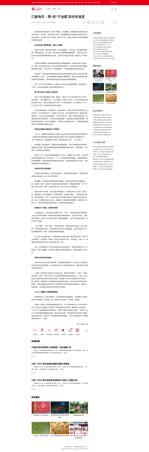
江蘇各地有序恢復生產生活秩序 (100, 49)
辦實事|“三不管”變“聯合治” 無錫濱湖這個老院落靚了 (105, 169)
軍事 (79, 2)
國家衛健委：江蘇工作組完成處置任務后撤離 (103, 159)
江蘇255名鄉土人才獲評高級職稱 (100, 53)
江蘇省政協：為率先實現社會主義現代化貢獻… (104, 58)
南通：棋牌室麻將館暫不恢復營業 (100, 156)
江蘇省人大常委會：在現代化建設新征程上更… (104, 56)
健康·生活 (64, 2)
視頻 (89, 2)
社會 (59, 8)
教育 (95, 2)
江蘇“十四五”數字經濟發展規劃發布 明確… (103, 42)
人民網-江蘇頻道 (51, 22)
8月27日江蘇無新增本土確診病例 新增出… (103, 47)
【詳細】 (65, 352)
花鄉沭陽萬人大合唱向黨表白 (41, 415)
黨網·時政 (40, 2)
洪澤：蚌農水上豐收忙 (98, 103)
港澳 (82, 2)
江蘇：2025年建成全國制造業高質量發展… (103, 51)
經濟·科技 (46, 2)
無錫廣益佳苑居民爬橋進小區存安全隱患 (102, 122)
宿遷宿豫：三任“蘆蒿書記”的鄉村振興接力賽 (103, 151)
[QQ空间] (98, 22)
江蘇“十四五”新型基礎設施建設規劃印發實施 (50, 364)
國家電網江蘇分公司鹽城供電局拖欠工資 (102, 115)
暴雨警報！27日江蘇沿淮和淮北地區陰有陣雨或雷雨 (105, 166)
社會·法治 (52, 2)
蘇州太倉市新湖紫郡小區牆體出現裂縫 (102, 134)
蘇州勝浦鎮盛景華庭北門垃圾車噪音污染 (102, 124)
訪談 (72, 2)
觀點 (69, 2)
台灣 (86, 2)
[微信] (93, 22)
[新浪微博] (89, 22)
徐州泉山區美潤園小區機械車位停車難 (102, 120)
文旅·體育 (58, 2)
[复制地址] (103, 22)
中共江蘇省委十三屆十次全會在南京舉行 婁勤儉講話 (105, 149)
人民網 (48, 8)
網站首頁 (34, 2)
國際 (76, 2)
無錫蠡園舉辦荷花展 (78, 415)
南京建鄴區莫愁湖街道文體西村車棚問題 (102, 127)
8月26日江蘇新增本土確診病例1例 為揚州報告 (103, 146)
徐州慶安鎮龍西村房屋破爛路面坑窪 (101, 132)
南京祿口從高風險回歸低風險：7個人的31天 (103, 164)
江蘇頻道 (54, 8)
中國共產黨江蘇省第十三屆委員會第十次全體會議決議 (105, 161)
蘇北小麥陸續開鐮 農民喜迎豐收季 (60, 435)
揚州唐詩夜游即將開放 (98, 92)
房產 (99, 2)
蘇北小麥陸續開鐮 (111, 103)
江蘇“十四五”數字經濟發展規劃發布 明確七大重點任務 (54, 380)
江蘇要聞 (97, 33)
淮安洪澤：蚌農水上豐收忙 (41, 435)
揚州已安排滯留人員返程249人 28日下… (102, 44)
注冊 (115, 2)
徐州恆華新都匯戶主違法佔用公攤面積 (102, 117)
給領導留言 (98, 111)
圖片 (92, 2)
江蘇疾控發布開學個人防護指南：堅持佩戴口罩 (51, 347)
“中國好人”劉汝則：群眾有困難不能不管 (102, 154)
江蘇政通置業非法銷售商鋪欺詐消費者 (102, 129)
